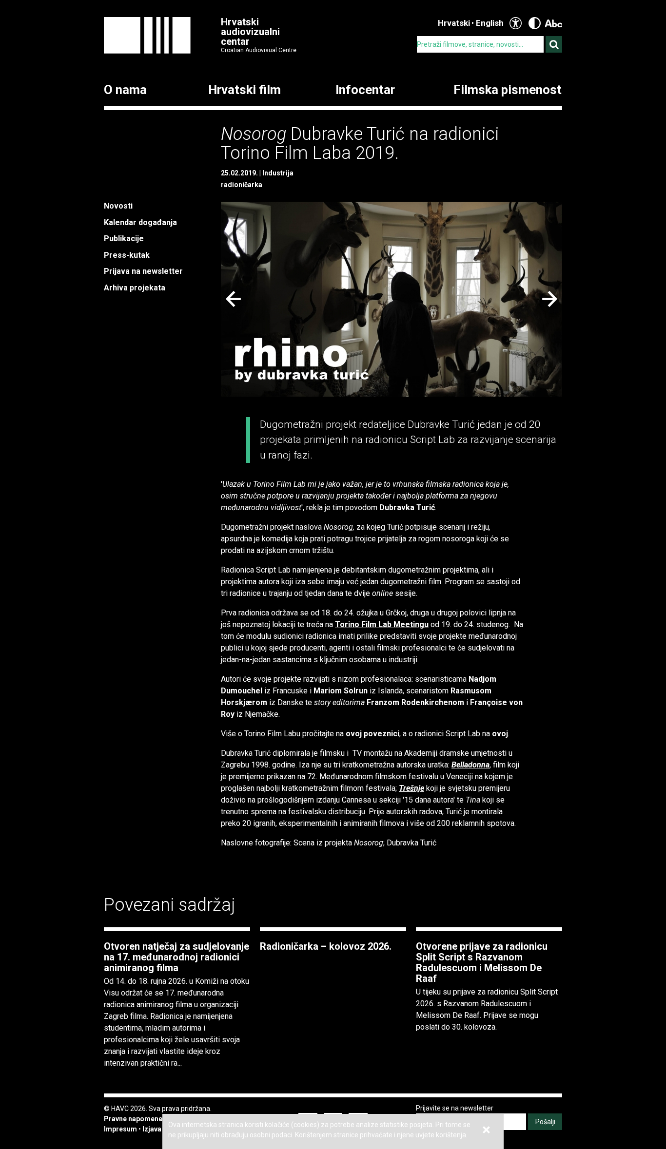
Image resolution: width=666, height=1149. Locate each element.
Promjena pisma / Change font (553, 23)
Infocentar (365, 90)
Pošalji (545, 1122)
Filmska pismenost (507, 90)
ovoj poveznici (372, 733)
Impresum (120, 1129)
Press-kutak (127, 255)
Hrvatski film (244, 90)
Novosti (118, 206)
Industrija (278, 173)
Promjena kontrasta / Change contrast (534, 23)
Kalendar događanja (140, 222)
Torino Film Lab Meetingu (382, 624)
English (490, 23)
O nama (125, 90)
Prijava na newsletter (143, 271)
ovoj (500, 733)
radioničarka (241, 185)
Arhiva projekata (134, 287)
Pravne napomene (133, 1119)
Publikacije (124, 238)
